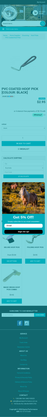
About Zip (23, 386)
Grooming (25, 35)
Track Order (23, 342)
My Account (23, 338)
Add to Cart (24, 143)
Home (5, 35)
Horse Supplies (15, 35)
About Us (23, 355)
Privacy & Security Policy (23, 377)
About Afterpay (23, 391)
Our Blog (23, 360)
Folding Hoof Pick (35, 247)
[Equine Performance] (9, 13)
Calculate (24, 176)
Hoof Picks (34, 35)
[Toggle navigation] (3, 29)
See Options (12, 261)
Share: (4, 96)
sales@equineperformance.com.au (25, 401)
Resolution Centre (23, 347)
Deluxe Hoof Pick (11, 247)
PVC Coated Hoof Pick (13, 37)
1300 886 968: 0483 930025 (25, 398)
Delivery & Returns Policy (23, 382)
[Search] (42, 23)
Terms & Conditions (23, 373)
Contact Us (23, 364)
